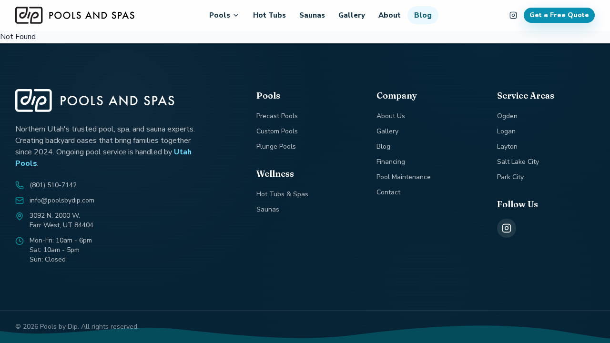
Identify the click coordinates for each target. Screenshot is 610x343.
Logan (506, 131)
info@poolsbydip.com (62, 200)
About (389, 15)
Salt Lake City (518, 161)
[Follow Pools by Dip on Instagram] (513, 15)
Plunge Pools (276, 146)
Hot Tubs (269, 15)
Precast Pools (277, 116)
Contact (388, 192)
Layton (507, 146)
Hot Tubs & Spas (282, 194)
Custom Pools (277, 131)
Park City (510, 177)
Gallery (351, 15)
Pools (219, 15)
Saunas (312, 15)
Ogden (507, 116)
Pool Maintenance (403, 177)
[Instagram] (506, 228)
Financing (390, 161)
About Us (390, 116)
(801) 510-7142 (53, 185)
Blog (423, 15)
